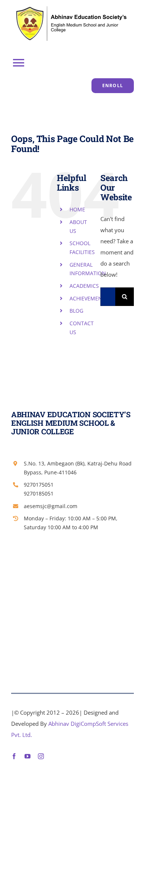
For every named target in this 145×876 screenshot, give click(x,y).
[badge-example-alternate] (70, 6)
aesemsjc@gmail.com (50, 506)
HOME (77, 209)
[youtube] (27, 756)
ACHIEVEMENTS (89, 298)
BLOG (76, 310)
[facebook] (14, 756)
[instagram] (41, 756)
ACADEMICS (84, 285)
